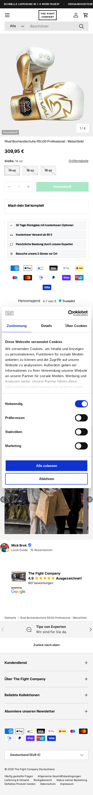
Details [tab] (46, 326)
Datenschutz (48, 784)
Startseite (10, 617)
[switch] (81, 417)
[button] (86, 15)
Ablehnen (46, 479)
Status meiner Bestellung (71, 780)
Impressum (67, 784)
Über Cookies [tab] (76, 326)
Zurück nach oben (46, 645)
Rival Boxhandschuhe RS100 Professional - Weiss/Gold (53, 617)
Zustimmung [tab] (17, 326)
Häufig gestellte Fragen (19, 776)
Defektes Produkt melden (20, 784)
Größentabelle (78, 161)
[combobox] (46, 26)
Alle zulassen (46, 466)
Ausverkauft (62, 186)
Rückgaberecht (43, 780)
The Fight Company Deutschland (34, 769)
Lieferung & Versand (17, 780)
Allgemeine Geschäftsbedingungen (59, 776)
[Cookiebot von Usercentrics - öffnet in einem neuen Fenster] (68, 313)
